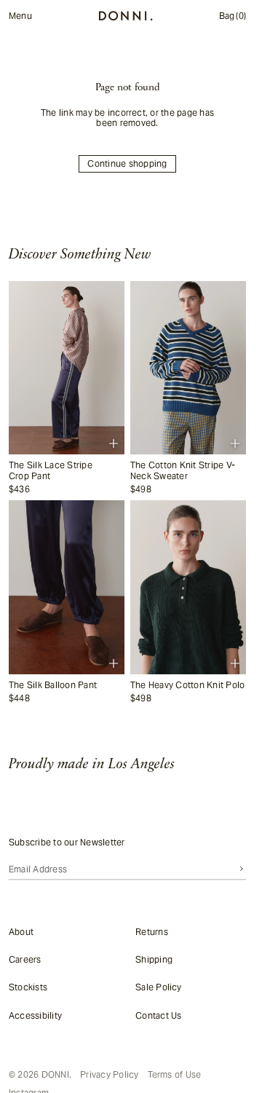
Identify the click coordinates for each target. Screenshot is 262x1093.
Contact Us (158, 1015)
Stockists (28, 987)
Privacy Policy (109, 1074)
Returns (151, 931)
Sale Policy (158, 987)
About (21, 931)
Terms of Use (175, 1074)
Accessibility (35, 1015)
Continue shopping (127, 163)
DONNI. (56, 1074)
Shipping (153, 959)
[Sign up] (241, 869)
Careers (25, 959)
